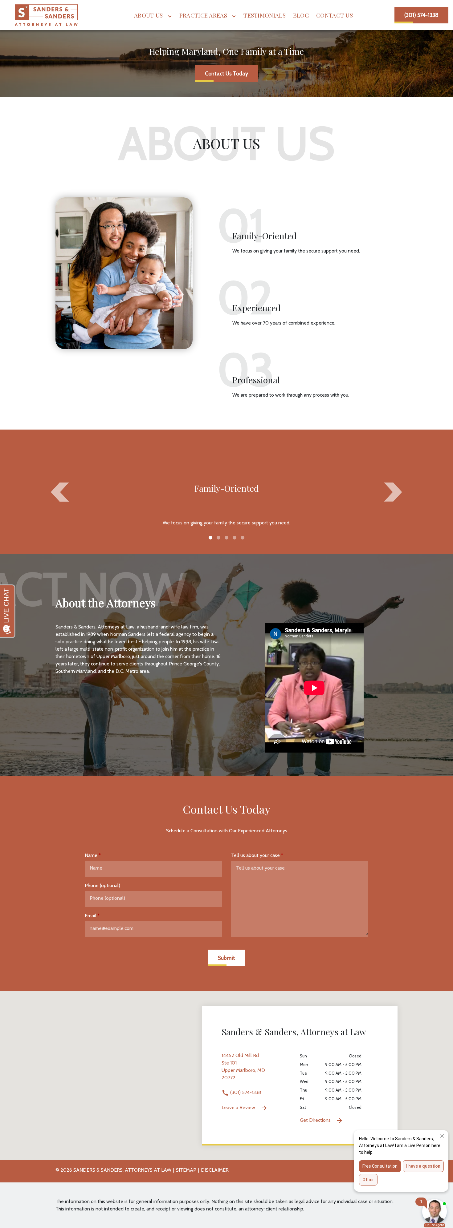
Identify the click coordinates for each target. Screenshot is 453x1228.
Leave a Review (239, 1107)
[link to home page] (46, 15)
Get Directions (316, 1120)
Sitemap (186, 1170)
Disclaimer (215, 1170)
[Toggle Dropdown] (170, 16)
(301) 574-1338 (245, 1092)
